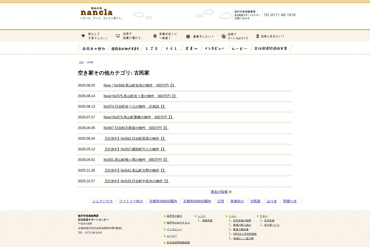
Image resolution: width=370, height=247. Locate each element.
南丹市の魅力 (174, 216)
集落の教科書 (241, 229)
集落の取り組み (242, 224)
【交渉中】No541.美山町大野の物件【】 (135, 170)
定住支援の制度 (242, 220)
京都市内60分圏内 (163, 201)
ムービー (172, 235)
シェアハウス (102, 201)
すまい (264, 216)
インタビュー (174, 229)
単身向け (237, 201)
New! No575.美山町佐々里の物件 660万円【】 (140, 96)
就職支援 (207, 220)
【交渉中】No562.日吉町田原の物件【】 (135, 138)
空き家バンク (272, 224)
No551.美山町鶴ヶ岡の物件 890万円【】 (136, 160)
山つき (272, 201)
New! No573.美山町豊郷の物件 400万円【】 (139, 117)
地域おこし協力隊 (243, 238)
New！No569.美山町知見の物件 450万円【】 (140, 85)
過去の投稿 (219, 192)
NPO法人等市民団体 (245, 233)
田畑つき (290, 201)
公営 (220, 201)
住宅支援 (269, 220)
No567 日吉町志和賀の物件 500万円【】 (136, 128)
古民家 (255, 201)
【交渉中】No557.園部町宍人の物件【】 (135, 149)
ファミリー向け (131, 201)
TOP (81, 62)
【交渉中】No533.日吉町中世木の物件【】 (137, 181)
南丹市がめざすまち (178, 222)
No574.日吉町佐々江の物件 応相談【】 (135, 106)
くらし (233, 216)
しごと (202, 216)
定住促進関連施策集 (178, 242)
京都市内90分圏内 (197, 201)
